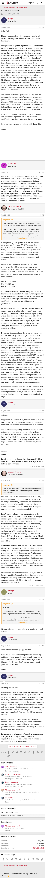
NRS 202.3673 (7, 247)
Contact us (5, 874)
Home (4, 876)
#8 (43, 684)
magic (5, 14)
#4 (43, 411)
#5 (43, 480)
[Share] (39, 27)
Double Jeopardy (11, 782)
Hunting (7, 802)
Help (36, 874)
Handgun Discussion (12, 771)
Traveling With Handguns (13, 779)
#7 (43, 646)
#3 (43, 215)
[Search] (42, 2)
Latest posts (6, 822)
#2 (43, 172)
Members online (8, 808)
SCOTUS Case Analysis (13, 774)
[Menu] (3, 2)
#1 (43, 27)
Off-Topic (8, 794)
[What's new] (37, 2)
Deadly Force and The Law (13, 786)
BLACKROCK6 (38, 848)
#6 (43, 599)
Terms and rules (16, 874)
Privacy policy (28, 874)
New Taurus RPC (11, 766)
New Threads (7, 762)
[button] (2, 870)
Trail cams (9, 797)
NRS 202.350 (15, 250)
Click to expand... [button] (22, 238)
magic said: (6, 220)
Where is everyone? (12, 790)
